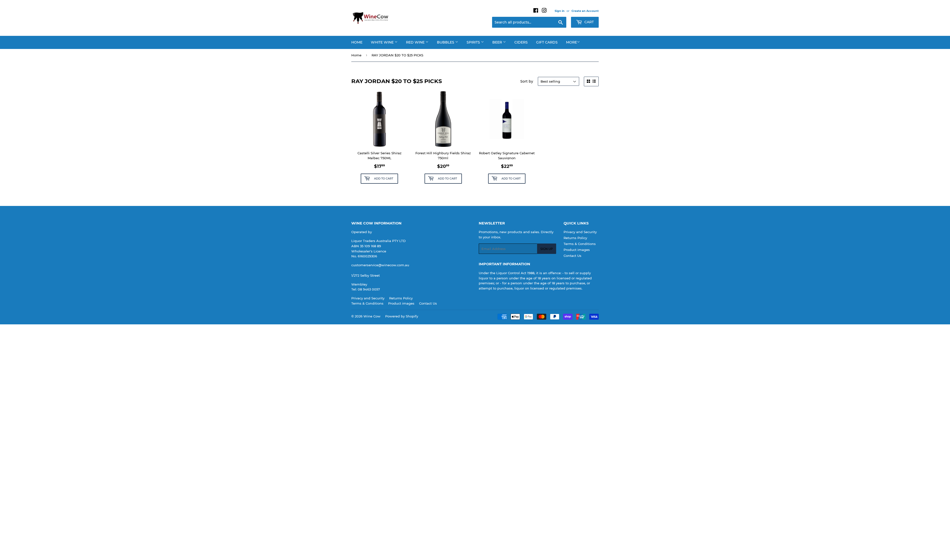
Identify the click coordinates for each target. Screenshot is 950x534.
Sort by (526, 81)
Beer (497, 42)
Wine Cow (371, 316)
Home (356, 42)
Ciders (521, 42)
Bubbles (446, 42)
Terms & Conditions (580, 244)
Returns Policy (575, 238)
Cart (588, 22)
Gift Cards (547, 42)
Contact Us (572, 256)
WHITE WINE (383, 42)
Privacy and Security (580, 232)
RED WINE (416, 42)
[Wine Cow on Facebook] (535, 11)
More (571, 42)
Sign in (560, 11)
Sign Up (546, 249)
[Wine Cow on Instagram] (544, 11)
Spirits (474, 42)
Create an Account (585, 11)
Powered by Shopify (401, 316)
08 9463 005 (368, 289)
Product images (577, 250)
